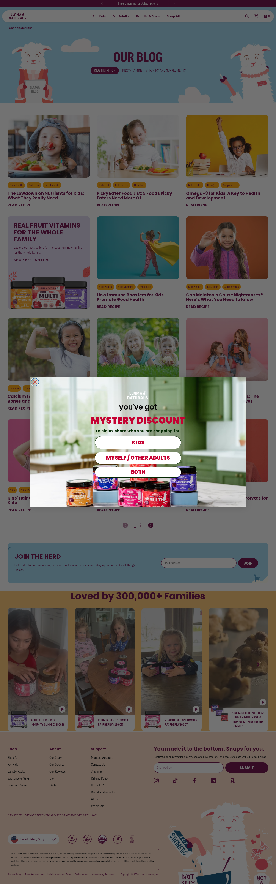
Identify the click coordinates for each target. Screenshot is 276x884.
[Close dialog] (35, 382)
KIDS (138, 442)
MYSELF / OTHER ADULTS (138, 457)
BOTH (138, 472)
